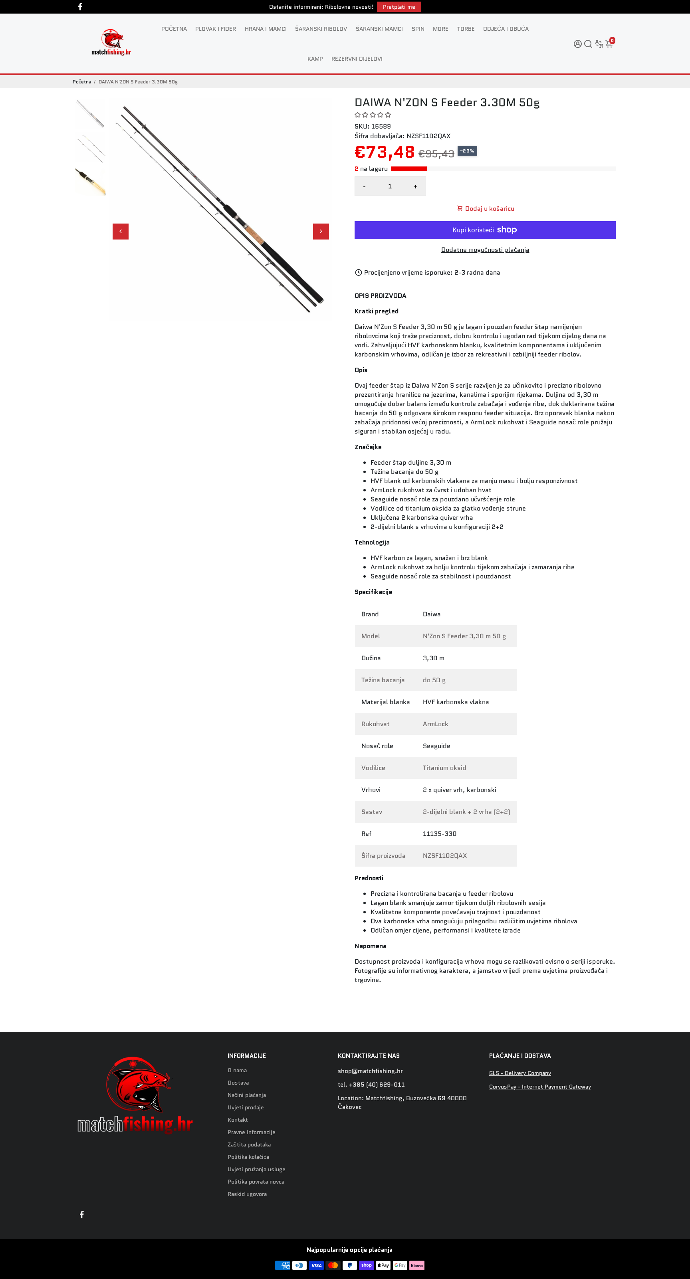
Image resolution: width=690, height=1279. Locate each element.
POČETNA (174, 29)
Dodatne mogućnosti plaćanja (485, 249)
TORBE (466, 29)
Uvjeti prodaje (246, 1107)
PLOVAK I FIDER (215, 29)
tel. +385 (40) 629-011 (371, 1084)
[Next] (321, 232)
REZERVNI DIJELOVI (357, 59)
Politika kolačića (248, 1157)
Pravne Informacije (252, 1132)
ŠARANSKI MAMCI (379, 29)
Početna (82, 81)
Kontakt (238, 1120)
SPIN (418, 29)
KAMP (315, 59)
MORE (440, 29)
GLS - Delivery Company (520, 1073)
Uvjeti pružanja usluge (257, 1169)
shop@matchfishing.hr (370, 1071)
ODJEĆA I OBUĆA (506, 29)
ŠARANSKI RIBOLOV (321, 29)
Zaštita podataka (249, 1144)
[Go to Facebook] (80, 7)
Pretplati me (399, 7)
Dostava (238, 1083)
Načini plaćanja (247, 1095)
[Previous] (121, 232)
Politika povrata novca (256, 1182)
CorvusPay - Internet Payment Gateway (540, 1087)
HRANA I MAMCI (266, 29)
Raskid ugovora (247, 1194)
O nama (237, 1070)
